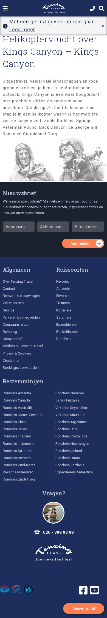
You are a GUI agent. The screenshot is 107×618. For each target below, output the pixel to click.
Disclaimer (11, 360)
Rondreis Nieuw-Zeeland (22, 415)
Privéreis (62, 296)
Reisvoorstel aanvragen (21, 296)
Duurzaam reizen (16, 324)
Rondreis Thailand (17, 436)
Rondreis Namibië (69, 393)
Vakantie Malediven (18, 472)
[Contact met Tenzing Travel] (53, 513)
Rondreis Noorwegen (72, 444)
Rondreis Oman (67, 458)
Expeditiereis (66, 324)
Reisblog (10, 332)
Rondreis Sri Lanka (17, 451)
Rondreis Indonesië (18, 444)
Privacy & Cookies (17, 353)
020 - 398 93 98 (58, 532)
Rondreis (63, 339)
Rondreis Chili (66, 429)
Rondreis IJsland (68, 451)
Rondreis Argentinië (71, 422)
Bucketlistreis (67, 332)
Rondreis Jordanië (70, 465)
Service (8, 310)
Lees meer (22, 29)
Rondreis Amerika (17, 393)
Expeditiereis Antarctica (74, 472)
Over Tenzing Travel (18, 281)
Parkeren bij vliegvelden (21, 317)
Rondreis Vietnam (17, 458)
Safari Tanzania (67, 400)
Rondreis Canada (16, 400)
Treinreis (63, 303)
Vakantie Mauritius (70, 415)
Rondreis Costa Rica (71, 436)
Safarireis (63, 317)
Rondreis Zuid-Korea (19, 465)
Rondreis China (15, 422)
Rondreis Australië (17, 408)
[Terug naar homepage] (53, 552)
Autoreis (63, 288)
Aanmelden (80, 243)
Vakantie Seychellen (71, 408)
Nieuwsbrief (19, 192)
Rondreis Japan (15, 429)
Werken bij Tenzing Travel (23, 346)
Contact (9, 288)
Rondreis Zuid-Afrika (19, 479)
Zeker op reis (13, 303)
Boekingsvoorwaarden (21, 368)
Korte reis (63, 310)
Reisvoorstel (83, 608)
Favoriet (62, 281)
